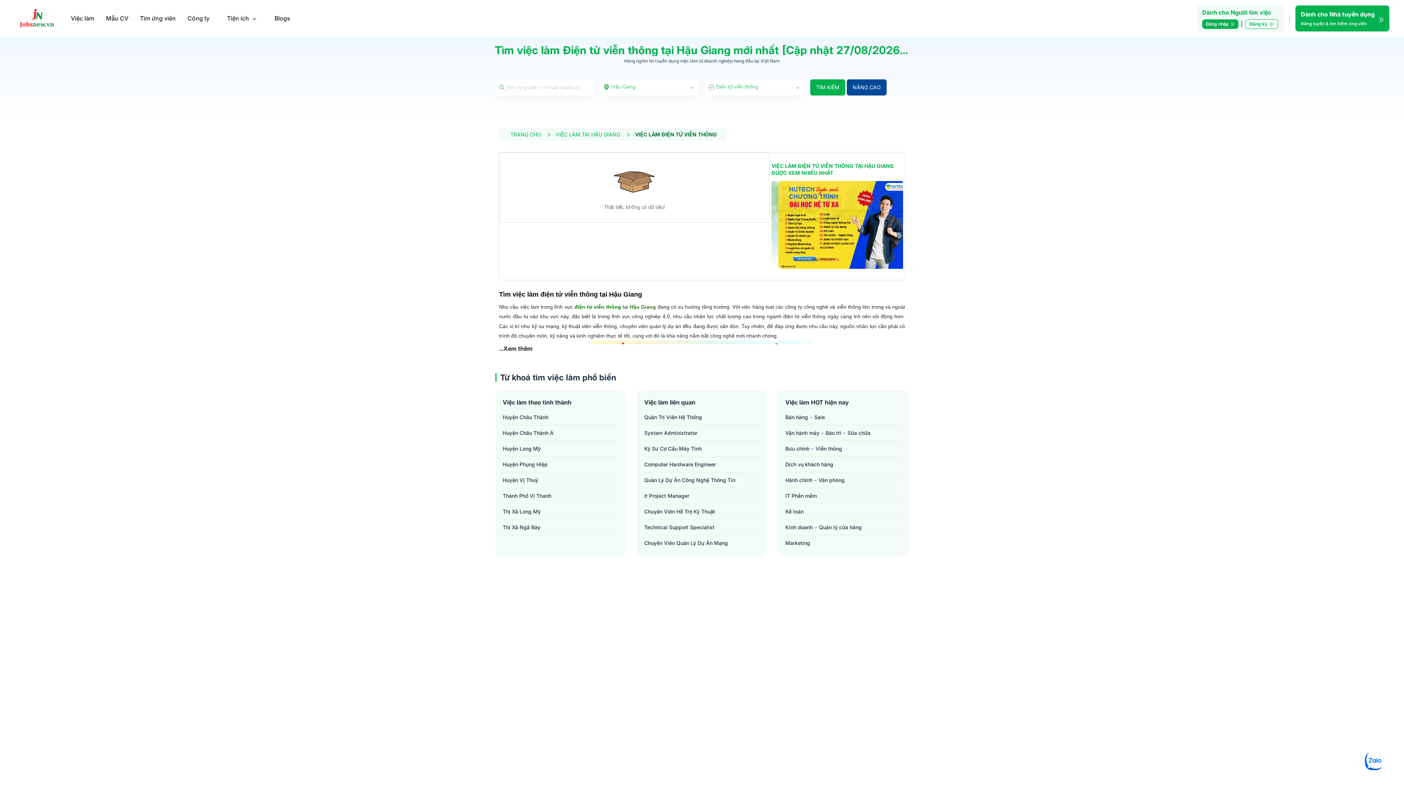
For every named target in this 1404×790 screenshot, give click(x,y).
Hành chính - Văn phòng (815, 480)
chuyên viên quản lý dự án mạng (686, 543)
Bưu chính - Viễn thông (813, 448)
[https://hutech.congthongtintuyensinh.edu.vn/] (837, 225)
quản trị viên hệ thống (673, 417)
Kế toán (794, 511)
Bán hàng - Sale (805, 417)
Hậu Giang (643, 307)
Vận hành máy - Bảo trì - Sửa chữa (828, 433)
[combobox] (649, 87)
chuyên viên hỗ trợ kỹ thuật (679, 511)
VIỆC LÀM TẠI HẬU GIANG (588, 134)
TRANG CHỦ (525, 134)
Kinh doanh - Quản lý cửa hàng (823, 527)
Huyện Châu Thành (525, 417)
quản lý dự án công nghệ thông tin (689, 480)
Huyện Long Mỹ (522, 448)
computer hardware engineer (680, 464)
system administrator (670, 433)
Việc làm (82, 18)
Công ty (199, 18)
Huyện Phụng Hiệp (525, 464)
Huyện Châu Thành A (528, 433)
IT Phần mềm (801, 496)
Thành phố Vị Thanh (527, 496)
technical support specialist (679, 527)
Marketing (797, 543)
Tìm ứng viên (158, 18)
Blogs (282, 18)
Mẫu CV (117, 18)
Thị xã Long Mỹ (522, 511)
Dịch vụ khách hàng (809, 464)
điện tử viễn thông (597, 307)
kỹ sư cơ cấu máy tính (673, 448)
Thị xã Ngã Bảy (521, 527)
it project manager (666, 496)
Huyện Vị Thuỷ (520, 480)
